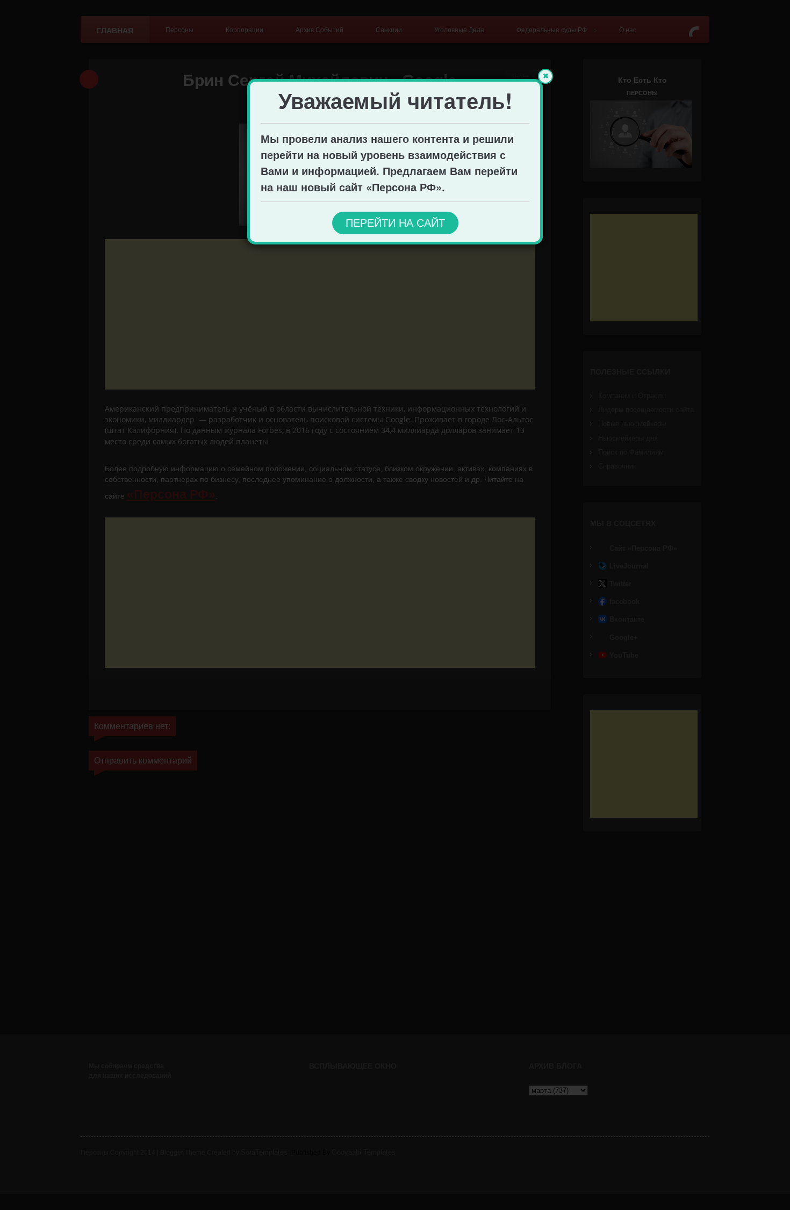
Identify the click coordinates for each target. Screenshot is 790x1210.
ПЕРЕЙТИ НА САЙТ (395, 223)
